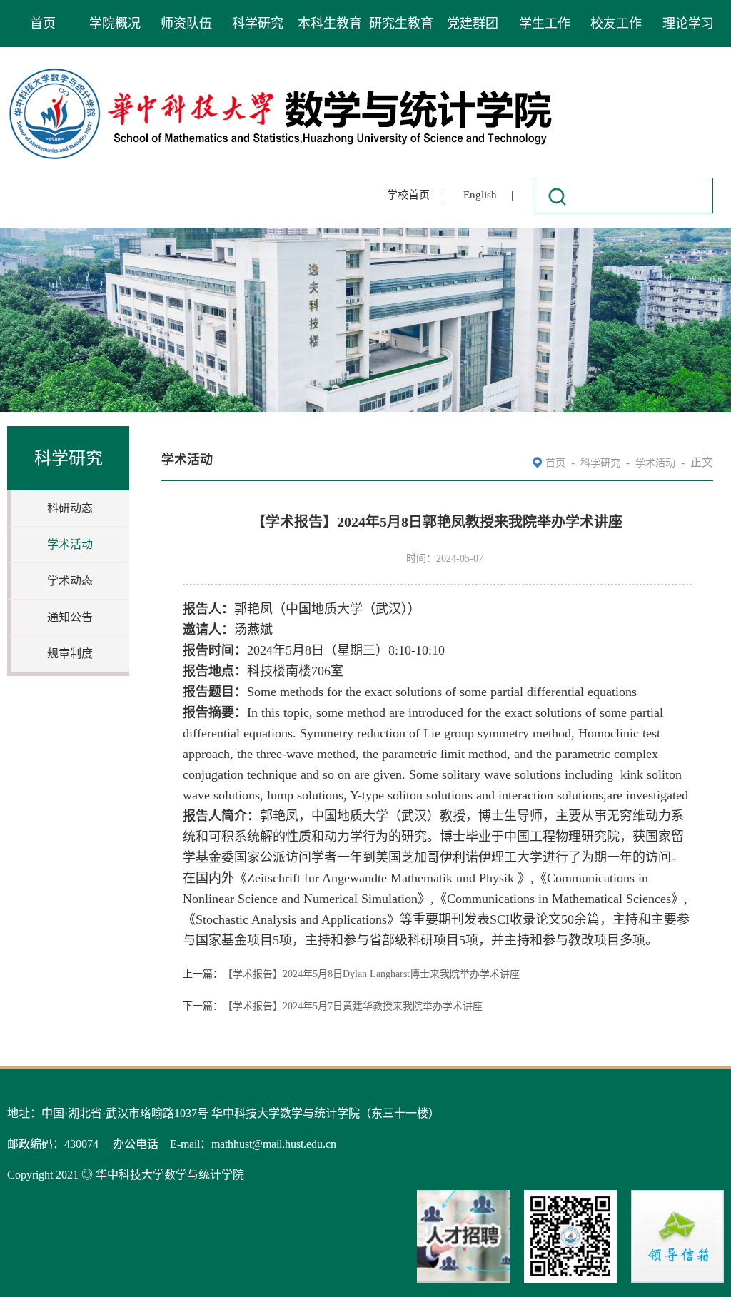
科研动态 (70, 508)
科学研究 (257, 23)
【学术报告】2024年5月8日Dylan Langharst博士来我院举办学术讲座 (371, 974)
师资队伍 (186, 23)
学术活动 (70, 544)
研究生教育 (401, 23)
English (480, 195)
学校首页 (408, 195)
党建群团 (472, 23)
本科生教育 (330, 23)
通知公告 (70, 617)
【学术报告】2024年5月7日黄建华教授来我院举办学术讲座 (353, 1006)
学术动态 (70, 581)
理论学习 (688, 23)
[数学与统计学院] (281, 70)
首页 (43, 23)
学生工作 (544, 23)
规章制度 (70, 653)
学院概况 (115, 23)
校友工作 (616, 23)
